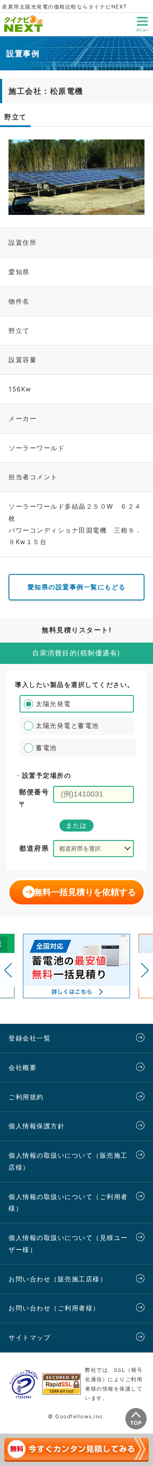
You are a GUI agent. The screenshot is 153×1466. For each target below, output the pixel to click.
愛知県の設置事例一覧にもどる (77, 587)
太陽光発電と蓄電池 (67, 725)
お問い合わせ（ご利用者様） (54, 1308)
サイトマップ (29, 1337)
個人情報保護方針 (36, 1126)
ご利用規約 (26, 1097)
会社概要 (22, 1067)
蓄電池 (46, 748)
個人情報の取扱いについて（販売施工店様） (68, 1161)
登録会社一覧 (29, 1038)
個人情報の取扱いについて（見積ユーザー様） (68, 1244)
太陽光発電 (53, 704)
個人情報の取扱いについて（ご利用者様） (68, 1203)
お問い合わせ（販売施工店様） (57, 1279)
